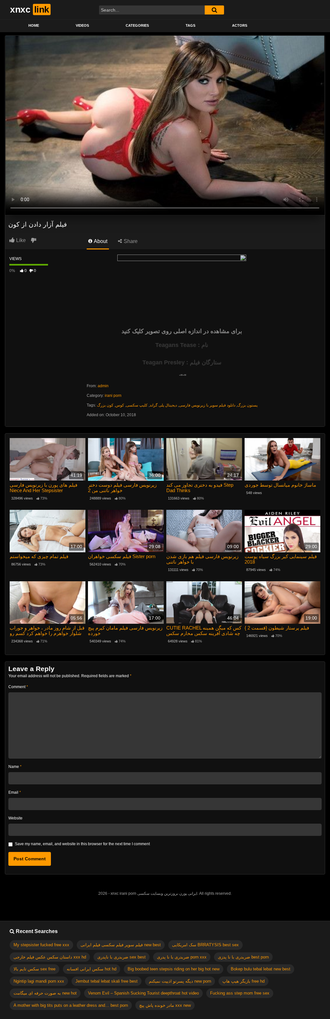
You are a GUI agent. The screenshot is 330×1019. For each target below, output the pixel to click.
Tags (190, 25)
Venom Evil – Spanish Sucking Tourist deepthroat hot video (143, 993)
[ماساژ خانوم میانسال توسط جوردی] (282, 459)
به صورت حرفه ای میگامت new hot (45, 993)
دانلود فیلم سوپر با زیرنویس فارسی (207, 405)
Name (15, 766)
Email (14, 792)
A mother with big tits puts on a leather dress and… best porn (71, 1005)
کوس (119, 405)
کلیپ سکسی (137, 405)
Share (130, 241)
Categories (137, 25)
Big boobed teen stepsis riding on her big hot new (173, 969)
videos (82, 25)
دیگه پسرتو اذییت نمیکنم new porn (180, 981)
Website (15, 818)
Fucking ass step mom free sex (239, 993)
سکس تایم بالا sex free (34, 969)
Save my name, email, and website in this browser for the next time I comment (82, 844)
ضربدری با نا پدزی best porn (243, 957)
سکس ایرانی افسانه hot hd (91, 969)
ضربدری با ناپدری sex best (121, 957)
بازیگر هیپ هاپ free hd (243, 981)
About (100, 241)
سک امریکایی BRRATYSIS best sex (205, 944)
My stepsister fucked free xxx (41, 944)
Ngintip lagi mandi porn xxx (39, 981)
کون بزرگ (105, 405)
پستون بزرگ (247, 405)
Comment (18, 687)
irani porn (113, 395)
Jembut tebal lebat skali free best (106, 981)
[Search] (214, 9)
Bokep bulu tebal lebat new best (260, 969)
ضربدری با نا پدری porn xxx (182, 957)
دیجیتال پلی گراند (163, 405)
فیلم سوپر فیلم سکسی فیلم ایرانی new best (121, 944)
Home (33, 25)
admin (103, 386)
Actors (239, 25)
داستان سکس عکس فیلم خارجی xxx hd (50, 957)
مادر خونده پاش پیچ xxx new (165, 1005)
